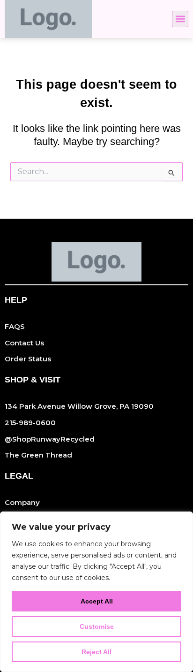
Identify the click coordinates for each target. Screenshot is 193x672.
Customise (97, 626)
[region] (96, 592)
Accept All (97, 601)
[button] (180, 19)
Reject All (96, 652)
